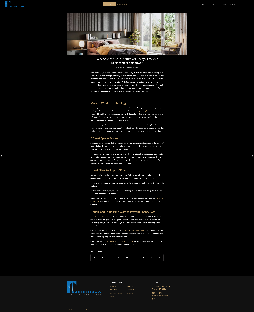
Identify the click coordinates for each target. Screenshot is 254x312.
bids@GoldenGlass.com (160, 295)
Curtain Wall (112, 286)
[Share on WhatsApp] (111, 257)
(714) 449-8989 (157, 293)
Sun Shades (130, 293)
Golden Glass (133, 67)
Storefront (130, 286)
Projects (216, 4)
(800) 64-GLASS (123, 4)
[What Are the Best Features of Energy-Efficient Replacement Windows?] (127, 34)
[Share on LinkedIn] (127, 257)
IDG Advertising (93, 309)
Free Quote (109, 4)
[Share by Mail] (159, 257)
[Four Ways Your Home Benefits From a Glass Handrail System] (252, 156)
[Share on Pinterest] (119, 257)
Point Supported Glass (115, 293)
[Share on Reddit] (151, 257)
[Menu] (247, 4)
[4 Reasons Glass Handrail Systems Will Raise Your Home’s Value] (1, 156)
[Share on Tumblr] (135, 257)
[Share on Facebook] (95, 257)
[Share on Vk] (143, 257)
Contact (231, 4)
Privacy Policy (101, 309)
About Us (206, 4)
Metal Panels (113, 289)
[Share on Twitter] (103, 257)
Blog (224, 4)
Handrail (111, 296)
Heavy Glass (131, 289)
